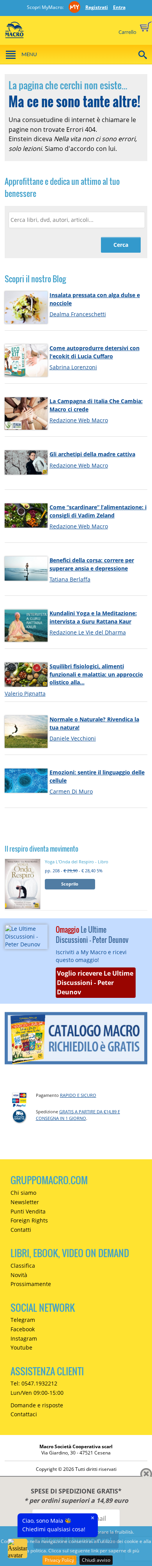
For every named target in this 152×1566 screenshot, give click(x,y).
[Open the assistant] (17, 1548)
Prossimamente (31, 1284)
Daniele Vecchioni (72, 738)
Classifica (23, 1265)
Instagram (24, 1338)
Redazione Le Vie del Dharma (87, 632)
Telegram (23, 1319)
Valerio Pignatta (25, 693)
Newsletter (25, 1202)
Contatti (21, 1229)
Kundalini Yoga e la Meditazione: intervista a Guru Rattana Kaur (93, 617)
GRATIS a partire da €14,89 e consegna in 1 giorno (78, 1115)
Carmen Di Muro (71, 791)
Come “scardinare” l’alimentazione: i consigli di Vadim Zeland (98, 511)
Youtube (21, 1347)
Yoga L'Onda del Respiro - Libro (76, 861)
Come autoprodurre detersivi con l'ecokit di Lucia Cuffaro (94, 352)
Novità (19, 1275)
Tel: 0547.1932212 (34, 1383)
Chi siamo (23, 1192)
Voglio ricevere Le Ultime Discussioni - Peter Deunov (95, 982)
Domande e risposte (37, 1405)
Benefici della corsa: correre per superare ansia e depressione (91, 564)
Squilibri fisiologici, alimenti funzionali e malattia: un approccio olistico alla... (96, 674)
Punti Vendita (28, 1211)
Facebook (23, 1329)
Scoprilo (69, 884)
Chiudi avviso (96, 1560)
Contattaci (24, 1414)
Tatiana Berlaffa (69, 579)
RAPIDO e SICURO (78, 1095)
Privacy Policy (59, 1560)
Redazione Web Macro (78, 420)
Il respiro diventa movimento (41, 849)
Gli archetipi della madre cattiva (92, 454)
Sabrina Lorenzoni (73, 367)
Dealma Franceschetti (77, 314)
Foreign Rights (29, 1220)
